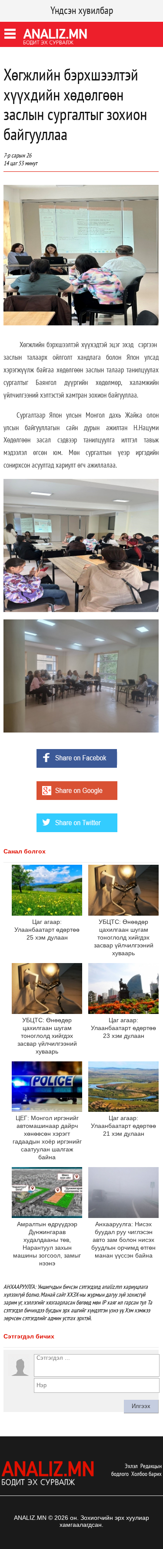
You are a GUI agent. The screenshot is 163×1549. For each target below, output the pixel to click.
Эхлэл (131, 1466)
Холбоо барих (146, 1474)
